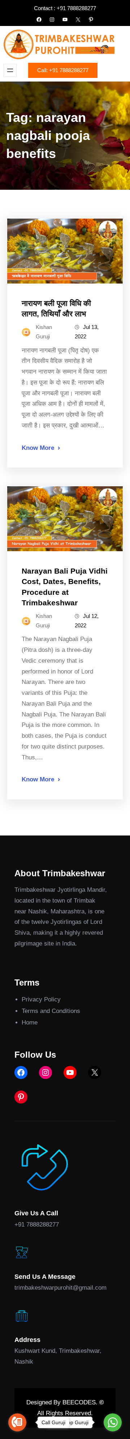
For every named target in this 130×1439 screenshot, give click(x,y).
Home (30, 1022)
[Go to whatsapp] (113, 1422)
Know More (38, 447)
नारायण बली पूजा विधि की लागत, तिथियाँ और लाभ (56, 308)
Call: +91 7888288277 (62, 70)
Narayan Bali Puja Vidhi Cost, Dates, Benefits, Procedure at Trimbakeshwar (65, 586)
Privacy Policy (41, 999)
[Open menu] (10, 70)
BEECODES (79, 1402)
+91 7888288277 (36, 1224)
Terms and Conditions (51, 1011)
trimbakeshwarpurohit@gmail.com (60, 1287)
